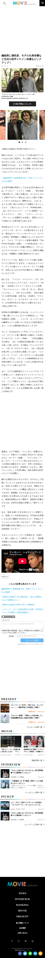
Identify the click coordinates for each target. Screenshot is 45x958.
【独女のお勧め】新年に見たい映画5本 (18, 605)
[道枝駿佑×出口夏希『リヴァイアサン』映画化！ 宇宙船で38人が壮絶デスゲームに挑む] (34, 741)
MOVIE (22, 910)
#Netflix (13, 809)
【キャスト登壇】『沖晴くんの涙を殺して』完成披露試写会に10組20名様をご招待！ (27, 717)
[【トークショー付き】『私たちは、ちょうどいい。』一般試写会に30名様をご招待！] (5, 708)
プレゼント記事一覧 (34, 727)
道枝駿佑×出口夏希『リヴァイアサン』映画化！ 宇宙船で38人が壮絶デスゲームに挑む (34, 750)
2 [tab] (22, 142)
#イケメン (5, 66)
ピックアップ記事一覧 (33, 825)
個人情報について (22, 923)
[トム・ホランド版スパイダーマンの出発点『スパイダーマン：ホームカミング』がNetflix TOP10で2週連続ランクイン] (5, 805)
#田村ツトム (14, 787)
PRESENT (22, 916)
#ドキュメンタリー (6, 755)
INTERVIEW (22, 899)
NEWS (22, 893)
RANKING (22, 905)
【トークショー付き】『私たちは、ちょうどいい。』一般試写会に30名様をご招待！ (27, 706)
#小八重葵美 (20, 819)
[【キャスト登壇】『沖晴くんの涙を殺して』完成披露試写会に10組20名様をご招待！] (5, 718)
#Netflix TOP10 (20, 809)
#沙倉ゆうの (21, 787)
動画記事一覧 (37, 760)
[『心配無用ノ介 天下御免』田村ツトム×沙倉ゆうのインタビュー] (5, 784)
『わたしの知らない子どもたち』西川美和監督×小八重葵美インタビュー (27, 814)
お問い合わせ (22, 933)
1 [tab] (19, 142)
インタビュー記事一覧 (33, 792)
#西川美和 (13, 819)
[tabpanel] (22, 125)
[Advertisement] (22, 28)
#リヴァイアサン (28, 755)
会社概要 (22, 928)
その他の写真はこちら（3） (22, 104)
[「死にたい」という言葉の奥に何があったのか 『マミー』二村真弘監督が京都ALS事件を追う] (11, 741)
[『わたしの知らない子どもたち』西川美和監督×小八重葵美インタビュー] (5, 816)
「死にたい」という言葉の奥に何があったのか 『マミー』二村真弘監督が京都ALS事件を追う (10, 750)
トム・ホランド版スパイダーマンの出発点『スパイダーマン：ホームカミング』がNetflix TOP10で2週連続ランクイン (26, 803)
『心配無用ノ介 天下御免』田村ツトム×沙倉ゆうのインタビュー (27, 782)
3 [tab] (25, 142)
